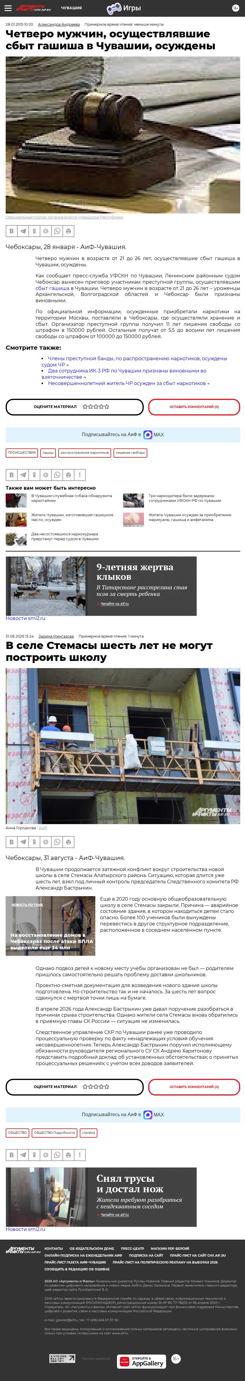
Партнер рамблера (96, 1358)
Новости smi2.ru (25, 618)
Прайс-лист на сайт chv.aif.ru (198, 1256)
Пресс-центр (132, 1249)
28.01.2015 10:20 (19, 24)
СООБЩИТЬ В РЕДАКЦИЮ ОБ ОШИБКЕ (77, 1269)
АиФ (43, 828)
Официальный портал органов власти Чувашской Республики (64, 217)
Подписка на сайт (146, 1256)
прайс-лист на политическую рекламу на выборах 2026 (165, 1262)
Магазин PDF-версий (170, 1249)
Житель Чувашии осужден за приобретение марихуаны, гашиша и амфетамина (190, 517)
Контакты (54, 1249)
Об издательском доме (92, 1249)
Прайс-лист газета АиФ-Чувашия (75, 1262)
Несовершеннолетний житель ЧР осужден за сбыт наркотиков (127, 383)
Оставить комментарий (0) (194, 407)
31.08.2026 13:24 (20, 636)
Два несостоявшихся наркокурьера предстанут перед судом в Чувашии (65, 536)
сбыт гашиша (52, 288)
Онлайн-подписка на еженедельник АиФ (83, 1256)
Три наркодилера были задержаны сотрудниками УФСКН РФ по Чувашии (185, 498)
